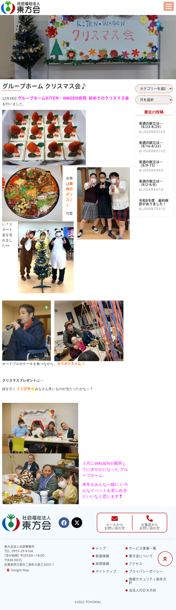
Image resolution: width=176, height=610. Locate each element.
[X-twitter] (76, 522)
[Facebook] (64, 522)
